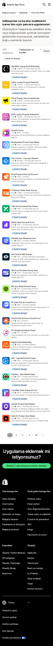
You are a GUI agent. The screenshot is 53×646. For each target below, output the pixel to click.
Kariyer (30, 558)
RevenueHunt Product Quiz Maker (25, 142)
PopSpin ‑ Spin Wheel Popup (23, 374)
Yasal (30, 583)
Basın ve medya (35, 568)
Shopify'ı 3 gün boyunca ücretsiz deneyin (26, 466)
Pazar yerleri (33, 504)
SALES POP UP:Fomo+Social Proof (25, 318)
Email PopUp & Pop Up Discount (24, 174)
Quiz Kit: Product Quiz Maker (23, 416)
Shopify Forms (17, 130)
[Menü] (49, 4)
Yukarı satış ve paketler (39, 514)
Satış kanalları (9, 499)
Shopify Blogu (9, 568)
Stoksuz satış (34, 499)
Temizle (46, 51)
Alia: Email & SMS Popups (21, 254)
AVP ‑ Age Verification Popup (23, 358)
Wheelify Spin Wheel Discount (23, 238)
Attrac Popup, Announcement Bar (25, 98)
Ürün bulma (7, 504)
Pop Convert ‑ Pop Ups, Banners (24, 158)
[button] (26, 72)
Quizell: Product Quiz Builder (23, 404)
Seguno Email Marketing (21, 342)
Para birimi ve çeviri (37, 535)
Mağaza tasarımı (10, 519)
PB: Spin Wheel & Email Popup (23, 286)
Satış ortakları (34, 578)
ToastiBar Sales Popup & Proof (24, 390)
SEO (29, 524)
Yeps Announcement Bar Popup (24, 206)
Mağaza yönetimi (10, 529)
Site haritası (8, 631)
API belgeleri (8, 558)
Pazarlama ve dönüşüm (13, 524)
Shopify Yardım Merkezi (13, 553)
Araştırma (7, 573)
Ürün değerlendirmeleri (38, 509)
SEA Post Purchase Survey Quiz (24, 270)
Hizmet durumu (35, 588)
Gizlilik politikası (10, 624)
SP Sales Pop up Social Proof (23, 302)
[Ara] (44, 4)
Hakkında (31, 553)
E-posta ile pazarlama (38, 519)
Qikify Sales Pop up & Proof (22, 222)
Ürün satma (7, 509)
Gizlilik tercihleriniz (11, 638)
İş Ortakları (32, 573)
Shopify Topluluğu (11, 563)
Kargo (30, 529)
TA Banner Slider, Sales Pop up (24, 190)
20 (36, 435)
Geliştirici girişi (9, 610)
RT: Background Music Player (23, 330)
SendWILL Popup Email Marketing (25, 66)
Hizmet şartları (9, 617)
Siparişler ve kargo (11, 514)
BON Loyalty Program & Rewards (25, 114)
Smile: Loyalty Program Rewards (24, 82)
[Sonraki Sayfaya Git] (43, 435)
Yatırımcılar (32, 563)
